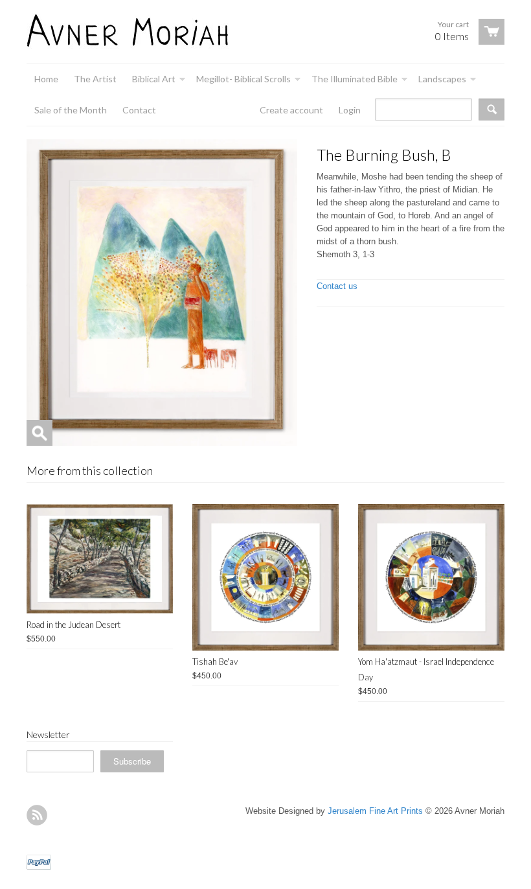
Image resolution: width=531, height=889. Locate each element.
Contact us (337, 286)
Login (350, 109)
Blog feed (37, 815)
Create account (291, 109)
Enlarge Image (39, 433)
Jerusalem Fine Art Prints (375, 811)
